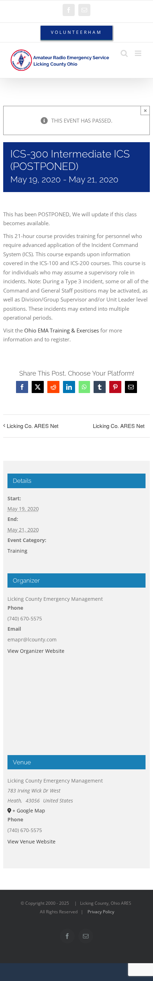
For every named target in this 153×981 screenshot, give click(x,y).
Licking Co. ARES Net (32, 425)
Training (17, 550)
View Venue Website (31, 841)
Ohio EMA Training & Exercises (61, 330)
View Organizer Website (35, 650)
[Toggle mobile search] (124, 53)
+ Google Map (28, 810)
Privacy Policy (101, 912)
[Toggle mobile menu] (138, 53)
